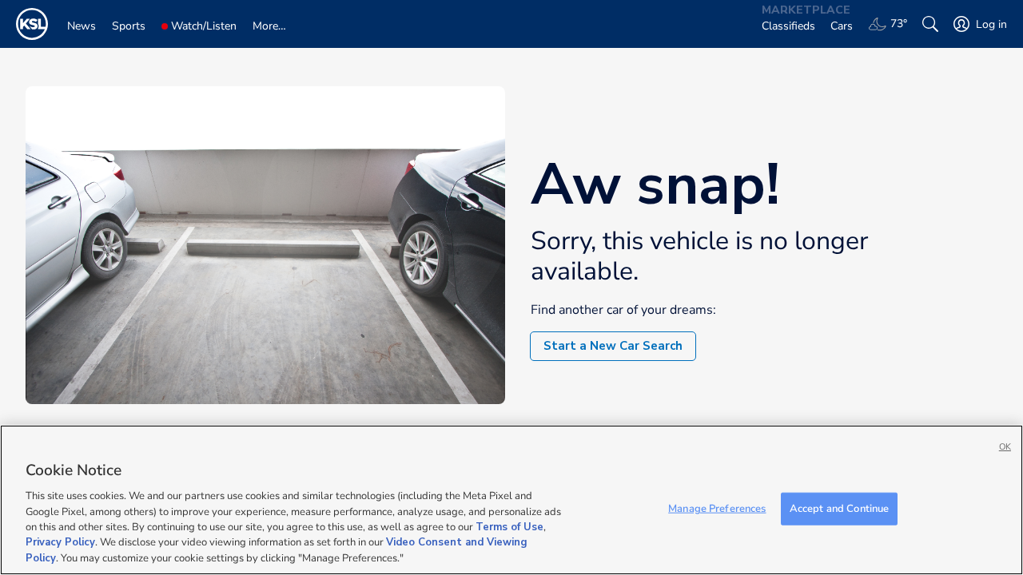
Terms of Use (509, 527)
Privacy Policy (60, 543)
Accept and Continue (839, 508)
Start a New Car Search (613, 346)
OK (1005, 447)
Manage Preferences (717, 508)
